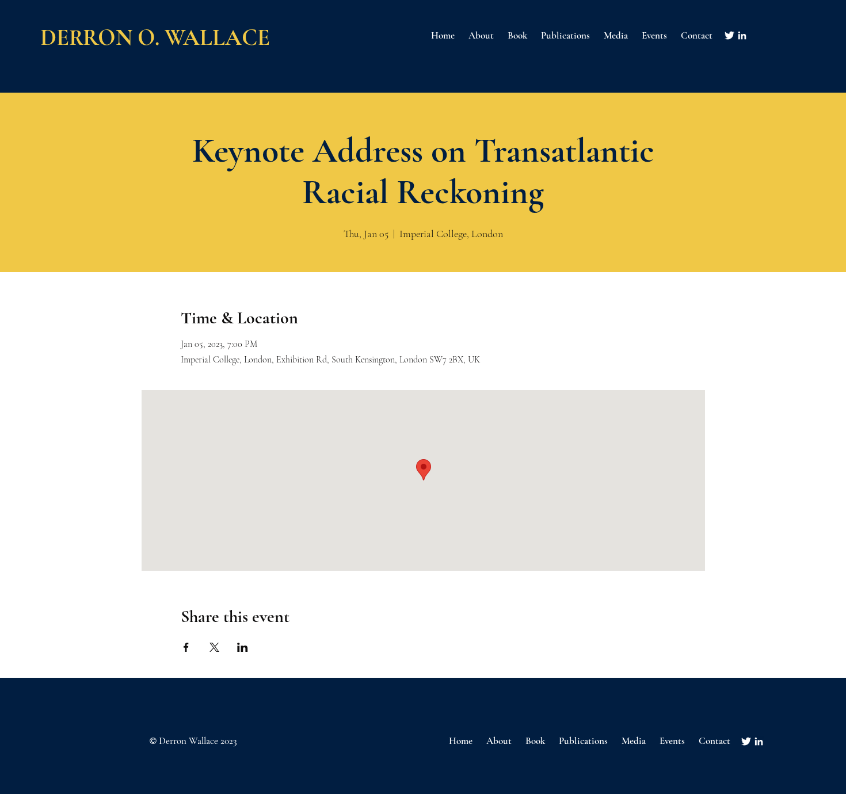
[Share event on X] (214, 647)
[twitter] (729, 35)
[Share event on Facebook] (186, 647)
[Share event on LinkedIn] (242, 647)
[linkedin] (742, 35)
